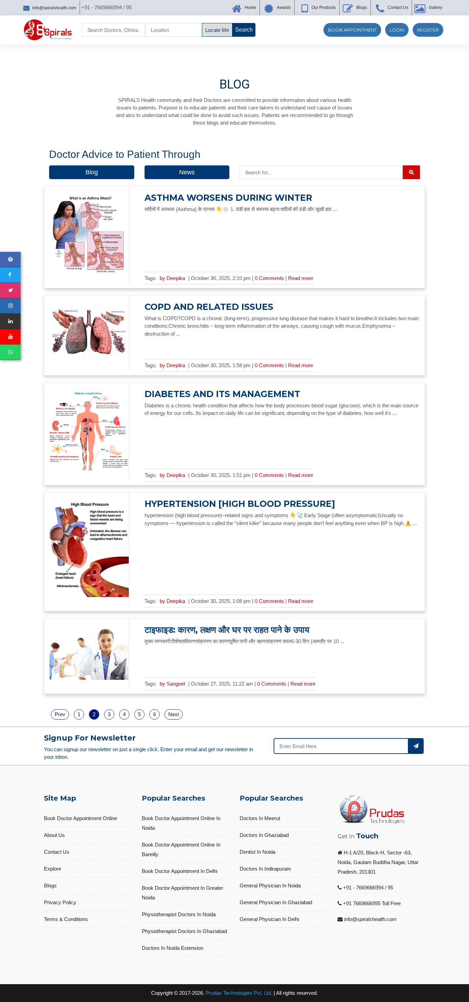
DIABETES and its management (222, 394)
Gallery (435, 7)
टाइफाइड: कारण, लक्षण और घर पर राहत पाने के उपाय (227, 630)
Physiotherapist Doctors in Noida (179, 914)
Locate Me (217, 30)
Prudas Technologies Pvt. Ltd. (239, 993)
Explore (52, 869)
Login (397, 30)
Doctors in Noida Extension (172, 948)
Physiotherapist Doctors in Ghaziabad (184, 931)
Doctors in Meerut (260, 818)
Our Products (323, 7)
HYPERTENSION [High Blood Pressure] (240, 504)
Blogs (361, 7)
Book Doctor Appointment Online (80, 818)
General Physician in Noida (270, 885)
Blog (91, 172)
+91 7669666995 (361, 903)
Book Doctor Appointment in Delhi (179, 871)
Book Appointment (352, 30)
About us (54, 835)
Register (428, 30)
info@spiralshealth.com (54, 7)
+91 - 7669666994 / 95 (368, 887)
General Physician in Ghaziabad (276, 902)
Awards (284, 7)
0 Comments (270, 278)
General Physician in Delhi (269, 919)
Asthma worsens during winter (228, 198)
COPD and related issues (209, 307)
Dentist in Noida (257, 852)
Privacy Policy (60, 902)
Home (250, 7)
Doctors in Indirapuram (265, 869)
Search (244, 30)
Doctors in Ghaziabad (264, 835)
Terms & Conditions (66, 919)
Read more (300, 278)
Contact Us (398, 7)
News (187, 172)
